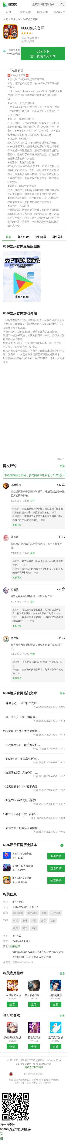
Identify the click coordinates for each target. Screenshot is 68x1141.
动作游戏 (18, 913)
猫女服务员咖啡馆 (34, 995)
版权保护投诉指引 (34, 1067)
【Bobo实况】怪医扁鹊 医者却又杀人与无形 (21, 758)
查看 (12, 1004)
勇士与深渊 (34, 1037)
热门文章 (41, 236)
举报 (1, 1135)
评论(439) (24, 236)
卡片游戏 (56, 913)
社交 (52, 920)
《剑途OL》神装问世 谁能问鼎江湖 (21, 800)
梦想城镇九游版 (12, 1037)
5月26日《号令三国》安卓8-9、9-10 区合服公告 (21, 814)
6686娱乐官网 (9, 4)
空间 (34, 928)
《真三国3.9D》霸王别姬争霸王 (21, 717)
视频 (15, 928)
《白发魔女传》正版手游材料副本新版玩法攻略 (21, 745)
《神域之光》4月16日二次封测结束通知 (21, 703)
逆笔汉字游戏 (55, 1037)
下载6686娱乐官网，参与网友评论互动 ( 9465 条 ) (34, 475)
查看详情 (56, 856)
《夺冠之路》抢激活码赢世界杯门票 (21, 828)
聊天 (24, 928)
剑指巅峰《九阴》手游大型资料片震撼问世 (21, 731)
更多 (62, 466)
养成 (44, 913)
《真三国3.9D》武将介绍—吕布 (21, 772)
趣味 (24, 920)
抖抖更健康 (55, 995)
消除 (34, 920)
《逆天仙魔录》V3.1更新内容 (20, 786)
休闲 (15, 920)
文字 (43, 920)
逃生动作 (32, 913)
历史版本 (57, 236)
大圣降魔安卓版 (12, 995)
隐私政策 (15, 946)
